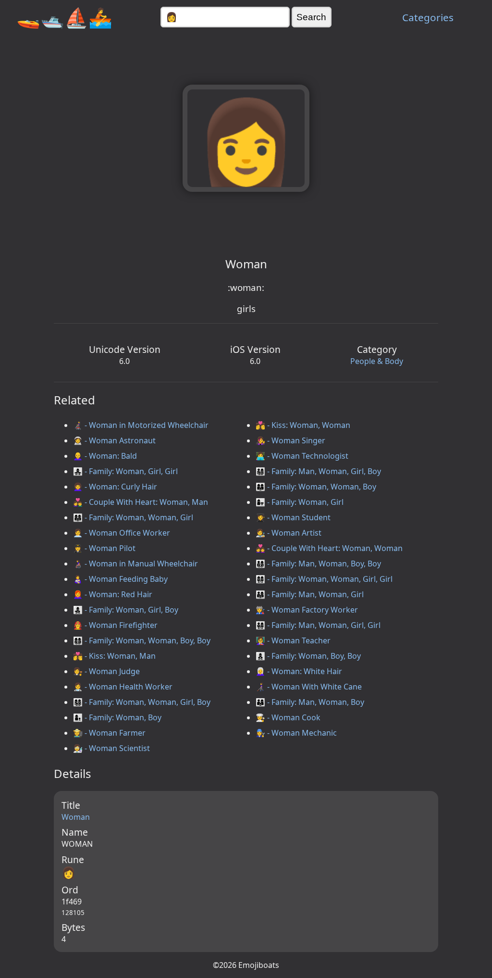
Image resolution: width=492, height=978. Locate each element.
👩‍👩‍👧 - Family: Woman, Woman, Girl (133, 517)
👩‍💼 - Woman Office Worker (121, 532)
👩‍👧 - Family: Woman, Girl (300, 502)
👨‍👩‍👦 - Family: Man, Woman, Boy (310, 702)
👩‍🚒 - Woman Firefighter (115, 625)
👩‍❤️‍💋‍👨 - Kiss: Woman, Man (114, 656)
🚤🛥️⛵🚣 (64, 17)
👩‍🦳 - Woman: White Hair (299, 671)
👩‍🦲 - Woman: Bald (105, 456)
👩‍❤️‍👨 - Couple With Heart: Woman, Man (140, 502)
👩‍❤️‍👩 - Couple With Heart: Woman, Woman (329, 548)
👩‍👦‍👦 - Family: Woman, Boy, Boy (308, 656)
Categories (428, 17)
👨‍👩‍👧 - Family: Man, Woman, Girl (310, 594)
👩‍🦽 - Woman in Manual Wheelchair (135, 563)
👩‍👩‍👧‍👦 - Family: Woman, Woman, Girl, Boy (141, 702)
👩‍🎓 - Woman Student (293, 517)
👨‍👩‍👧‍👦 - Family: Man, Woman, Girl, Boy (318, 471)
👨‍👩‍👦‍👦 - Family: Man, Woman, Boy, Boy (318, 563)
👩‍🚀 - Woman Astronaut (114, 440)
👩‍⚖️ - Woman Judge (106, 671)
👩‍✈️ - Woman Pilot (104, 548)
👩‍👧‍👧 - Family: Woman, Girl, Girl (125, 471)
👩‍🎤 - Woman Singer (290, 440)
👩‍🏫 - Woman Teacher (293, 640)
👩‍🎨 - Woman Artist (288, 532)
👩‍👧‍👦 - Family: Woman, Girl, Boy (125, 609)
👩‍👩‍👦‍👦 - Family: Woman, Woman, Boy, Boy (141, 640)
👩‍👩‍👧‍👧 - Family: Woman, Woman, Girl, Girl (324, 579)
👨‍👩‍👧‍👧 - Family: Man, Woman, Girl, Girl (318, 625)
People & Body (376, 361)
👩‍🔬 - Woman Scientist (111, 748)
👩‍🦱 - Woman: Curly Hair (115, 486)
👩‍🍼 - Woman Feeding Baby (120, 579)
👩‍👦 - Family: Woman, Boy (117, 717)
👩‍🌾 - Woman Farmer (109, 732)
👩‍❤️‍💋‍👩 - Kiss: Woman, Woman (303, 425)
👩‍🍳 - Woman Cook (288, 717)
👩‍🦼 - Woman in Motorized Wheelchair (141, 425)
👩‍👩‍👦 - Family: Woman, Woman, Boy (316, 486)
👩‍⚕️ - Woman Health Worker (122, 686)
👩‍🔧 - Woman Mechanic (296, 732)
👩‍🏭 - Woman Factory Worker (307, 609)
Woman (76, 817)
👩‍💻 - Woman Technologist (302, 456)
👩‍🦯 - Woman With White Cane (309, 686)
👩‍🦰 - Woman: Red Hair (112, 594)
